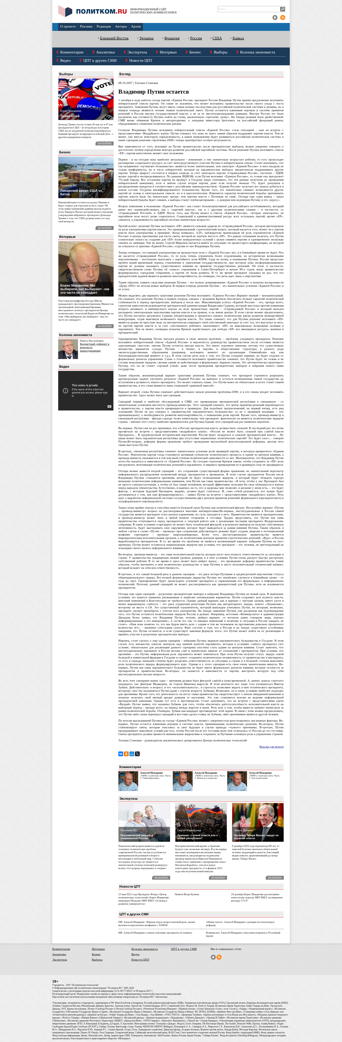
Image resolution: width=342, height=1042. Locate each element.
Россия (196, 38)
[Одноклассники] (126, 753)
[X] (137, 753)
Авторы (121, 26)
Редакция (104, 26)
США (217, 38)
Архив (136, 26)
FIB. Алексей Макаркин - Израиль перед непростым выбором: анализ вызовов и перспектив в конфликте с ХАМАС (156, 923)
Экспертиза (137, 52)
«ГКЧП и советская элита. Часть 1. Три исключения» (264, 776)
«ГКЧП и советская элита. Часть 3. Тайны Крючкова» (155, 776)
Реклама (86, 26)
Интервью (168, 52)
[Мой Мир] (131, 753)
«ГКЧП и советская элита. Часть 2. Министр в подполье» (210, 776)
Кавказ (238, 38)
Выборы (220, 52)
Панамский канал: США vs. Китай (81, 192)
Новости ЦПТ (140, 60)
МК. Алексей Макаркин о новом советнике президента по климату (155, 932)
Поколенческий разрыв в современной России (137, 837)
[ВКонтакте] (120, 753)
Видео (65, 60)
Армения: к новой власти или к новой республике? (197, 837)
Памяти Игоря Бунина (187, 894)
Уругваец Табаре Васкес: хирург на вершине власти (256, 837)
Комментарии (72, 52)
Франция (172, 38)
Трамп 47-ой (70, 116)
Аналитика (105, 52)
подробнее (105, 142)
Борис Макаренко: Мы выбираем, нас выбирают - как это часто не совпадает (84, 289)
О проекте (68, 26)
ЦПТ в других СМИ (100, 60)
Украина (146, 38)
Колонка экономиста (257, 52)
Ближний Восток (114, 38)
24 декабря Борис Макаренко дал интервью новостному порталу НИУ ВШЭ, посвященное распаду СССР (257, 897)
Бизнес (195, 52)
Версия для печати (271, 746)
